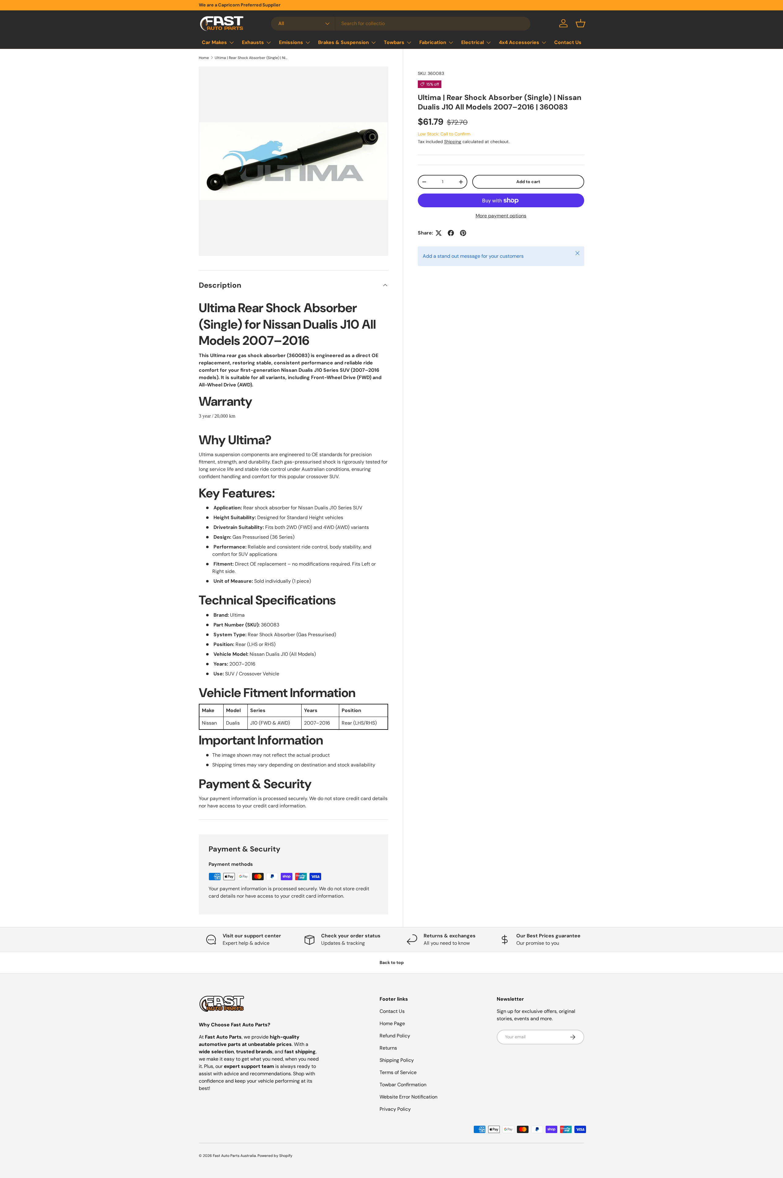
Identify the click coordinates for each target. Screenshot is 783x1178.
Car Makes (214, 42)
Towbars (394, 42)
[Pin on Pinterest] (463, 233)
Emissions (291, 42)
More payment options (501, 215)
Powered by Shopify (275, 1155)
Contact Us (567, 42)
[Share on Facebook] (451, 233)
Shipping (452, 141)
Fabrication (432, 42)
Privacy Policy (395, 1109)
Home (204, 58)
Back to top (392, 962)
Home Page (392, 1023)
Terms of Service (398, 1072)
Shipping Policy (397, 1060)
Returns (388, 1048)
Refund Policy (395, 1035)
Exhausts (253, 42)
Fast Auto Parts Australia (234, 1155)
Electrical (472, 42)
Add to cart (528, 182)
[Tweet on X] (438, 233)
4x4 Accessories (519, 42)
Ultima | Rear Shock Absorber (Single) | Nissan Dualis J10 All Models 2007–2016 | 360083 (251, 58)
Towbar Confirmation (403, 1084)
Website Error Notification (408, 1097)
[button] (580, 23)
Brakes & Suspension (343, 42)
